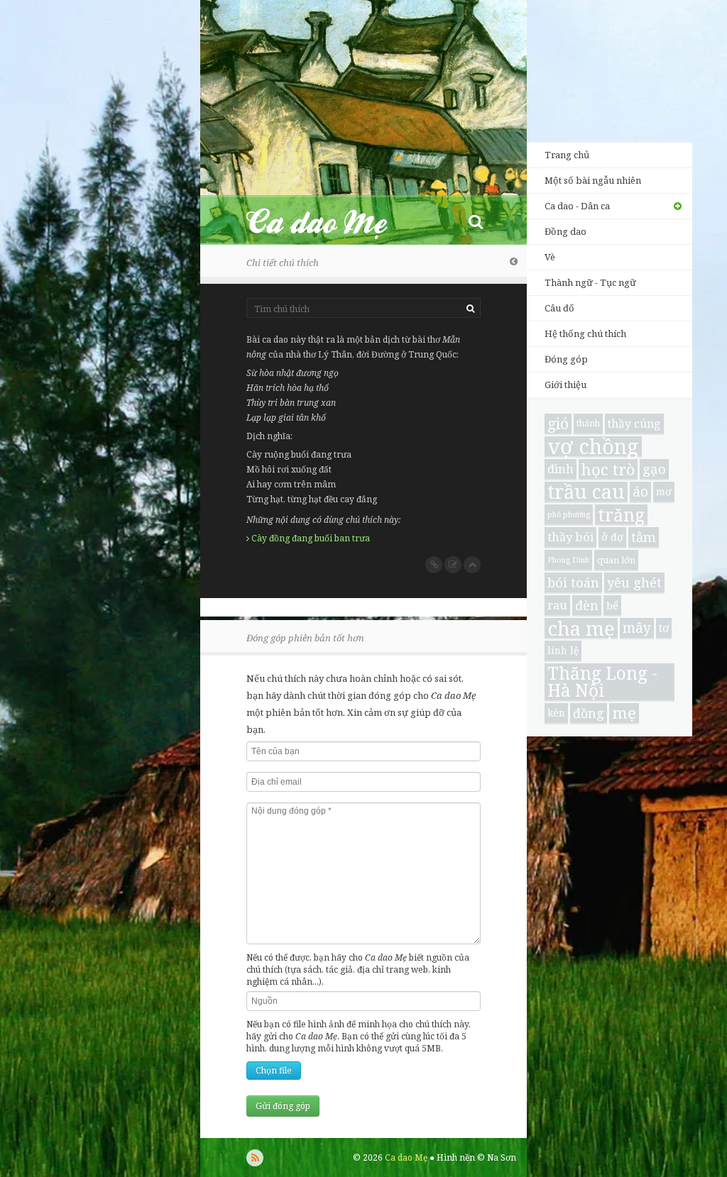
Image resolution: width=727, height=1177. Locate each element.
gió (558, 423)
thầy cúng (634, 423)
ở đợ (612, 536)
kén (556, 712)
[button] (476, 221)
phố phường (568, 514)
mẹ (624, 713)
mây (637, 628)
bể (612, 605)
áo (640, 491)
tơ (664, 628)
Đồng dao (565, 231)
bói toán (573, 582)
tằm (643, 537)
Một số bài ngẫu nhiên (593, 180)
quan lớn (616, 559)
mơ (664, 491)
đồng (588, 713)
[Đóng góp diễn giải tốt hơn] (452, 564)
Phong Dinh (568, 560)
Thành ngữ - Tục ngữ (590, 282)
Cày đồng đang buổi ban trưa (310, 538)
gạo (654, 468)
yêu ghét (634, 582)
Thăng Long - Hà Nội (602, 682)
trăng (621, 515)
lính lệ (563, 650)
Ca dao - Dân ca (577, 205)
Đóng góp (566, 359)
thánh (588, 423)
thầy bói (570, 537)
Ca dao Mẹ (329, 221)
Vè (550, 256)
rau (557, 605)
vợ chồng (593, 447)
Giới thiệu (565, 384)
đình (560, 468)
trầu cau (586, 492)
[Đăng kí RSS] (254, 1157)
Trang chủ (567, 154)
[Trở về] (514, 261)
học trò (608, 469)
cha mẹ (581, 628)
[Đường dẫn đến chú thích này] (433, 564)
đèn (586, 605)
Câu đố (559, 308)
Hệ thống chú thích (585, 333)
